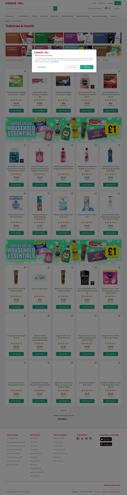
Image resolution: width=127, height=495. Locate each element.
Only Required (42, 67)
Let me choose (72, 67)
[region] (64, 61)
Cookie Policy (54, 61)
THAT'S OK (87, 67)
